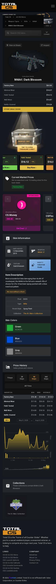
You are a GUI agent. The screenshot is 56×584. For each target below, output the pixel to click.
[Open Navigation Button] (53, 6)
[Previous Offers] (8, 199)
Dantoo (12, 578)
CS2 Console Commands (13, 565)
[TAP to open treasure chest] (28, 133)
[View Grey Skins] (10, 351)
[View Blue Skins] (10, 340)
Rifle (25, 21)
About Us (33, 558)
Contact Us (33, 563)
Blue (17, 338)
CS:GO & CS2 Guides (11, 568)
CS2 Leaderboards (10, 571)
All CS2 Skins (21, 17)
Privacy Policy (34, 560)
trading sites (36, 180)
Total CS (8, 17)
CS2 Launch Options (11, 560)
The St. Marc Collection (33, 313)
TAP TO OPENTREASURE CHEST (27, 148)
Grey (17, 350)
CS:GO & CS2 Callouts (11, 563)
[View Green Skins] (10, 328)
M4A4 (35, 21)
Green (18, 326)
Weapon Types (13, 21)
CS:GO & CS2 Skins (10, 555)
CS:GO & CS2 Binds (10, 558)
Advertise (33, 555)
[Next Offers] (48, 199)
